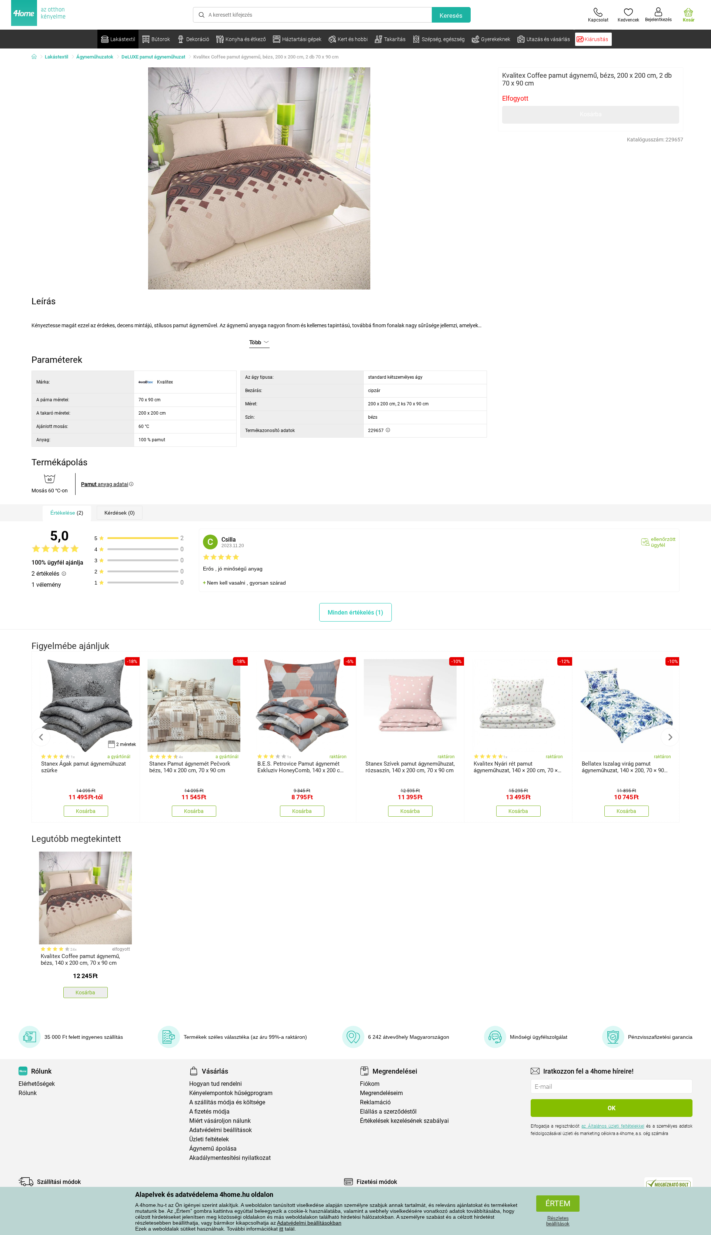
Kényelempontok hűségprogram (231, 1093)
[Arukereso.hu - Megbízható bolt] (668, 1183)
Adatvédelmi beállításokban (309, 1223)
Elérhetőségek (37, 1084)
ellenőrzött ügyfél (663, 542)
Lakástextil (56, 57)
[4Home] (36, 57)
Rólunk (28, 1093)
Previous (41, 737)
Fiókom (370, 1084)
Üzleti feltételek (209, 1139)
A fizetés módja (209, 1111)
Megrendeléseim (381, 1093)
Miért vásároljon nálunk (220, 1121)
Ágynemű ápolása (213, 1148)
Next (670, 737)
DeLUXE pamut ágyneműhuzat (153, 57)
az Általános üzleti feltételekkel (612, 1126)
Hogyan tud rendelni (215, 1084)
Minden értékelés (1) (355, 612)
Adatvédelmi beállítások (220, 1130)
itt (281, 1229)
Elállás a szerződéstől (388, 1111)
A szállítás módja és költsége (227, 1102)
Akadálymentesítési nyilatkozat (230, 1158)
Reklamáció (375, 1102)
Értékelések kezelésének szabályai (404, 1121)
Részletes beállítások (558, 1220)
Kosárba (591, 114)
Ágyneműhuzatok (94, 57)
